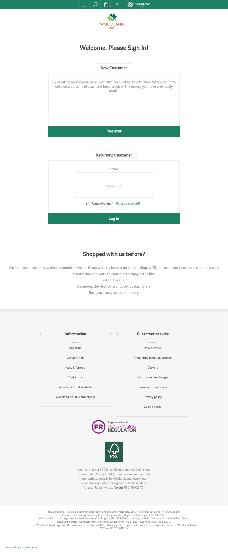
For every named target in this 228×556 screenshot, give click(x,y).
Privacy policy (153, 397)
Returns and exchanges (153, 377)
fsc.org (118, 487)
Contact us (75, 377)
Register (114, 132)
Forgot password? (128, 203)
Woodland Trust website (75, 387)
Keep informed (75, 367)
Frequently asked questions (153, 358)
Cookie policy (152, 407)
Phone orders (153, 348)
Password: (114, 186)
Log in (114, 219)
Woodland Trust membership (75, 397)
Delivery (152, 367)
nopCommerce (28, 547)
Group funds (75, 358)
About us (75, 348)
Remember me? (102, 203)
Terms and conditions (152, 387)
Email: (114, 169)
